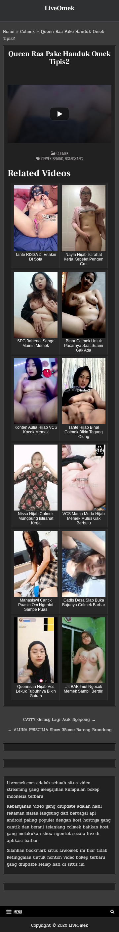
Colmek (27, 31)
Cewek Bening (52, 158)
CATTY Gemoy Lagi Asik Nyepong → (59, 719)
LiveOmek (60, 8)
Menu (18, 912)
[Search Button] (112, 912)
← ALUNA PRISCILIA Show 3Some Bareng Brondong (60, 730)
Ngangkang (74, 158)
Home (8, 31)
